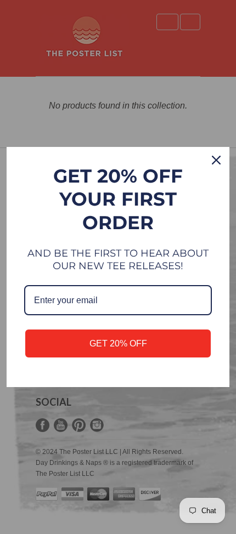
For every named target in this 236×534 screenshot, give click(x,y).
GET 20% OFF (118, 343)
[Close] (216, 160)
